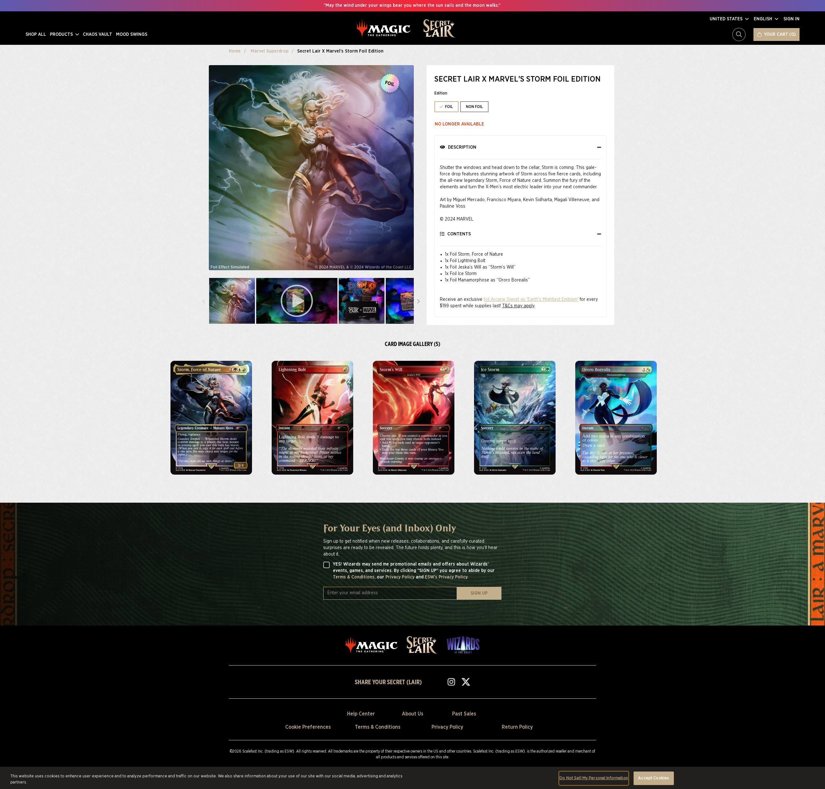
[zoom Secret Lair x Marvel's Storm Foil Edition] (211, 417)
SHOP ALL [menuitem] (35, 34)
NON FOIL (474, 107)
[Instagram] (451, 681)
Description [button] (461, 147)
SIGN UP (479, 593)
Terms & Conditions (377, 727)
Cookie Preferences (308, 727)
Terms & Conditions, (355, 577)
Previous (203, 301)
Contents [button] (458, 234)
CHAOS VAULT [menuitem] (97, 34)
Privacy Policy (400, 577)
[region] (412, 778)
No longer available (459, 124)
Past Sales (464, 713)
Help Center (361, 713)
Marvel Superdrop (269, 51)
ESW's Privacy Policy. (446, 577)
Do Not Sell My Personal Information (593, 778)
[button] (729, 19)
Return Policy (517, 727)
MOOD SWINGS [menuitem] (131, 34)
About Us (412, 713)
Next (418, 301)
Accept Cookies (653, 778)
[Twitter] (465, 681)
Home (235, 51)
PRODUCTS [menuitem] (62, 34)
